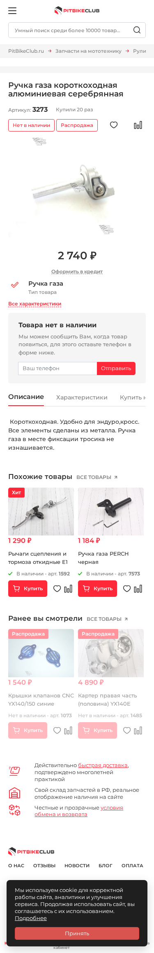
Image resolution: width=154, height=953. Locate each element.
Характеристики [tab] (82, 397)
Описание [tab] (26, 396)
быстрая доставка (103, 765)
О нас (16, 865)
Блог (106, 865)
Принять (77, 933)
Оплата (132, 865)
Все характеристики (34, 303)
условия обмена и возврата (78, 811)
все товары (94, 477)
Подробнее (31, 918)
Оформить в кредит (77, 271)
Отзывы (44, 865)
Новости (77, 865)
